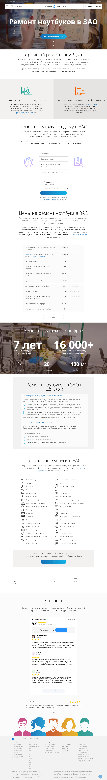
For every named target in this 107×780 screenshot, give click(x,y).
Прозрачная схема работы (84, 750)
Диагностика (29, 254)
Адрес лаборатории (82, 744)
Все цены (53, 317)
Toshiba (30, 762)
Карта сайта (15, 776)
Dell (30, 764)
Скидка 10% (18, 6)
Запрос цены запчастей (50, 748)
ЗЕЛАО (14, 581)
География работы (82, 752)
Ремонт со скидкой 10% (50, 744)
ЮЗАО (14, 584)
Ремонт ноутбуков (16, 744)
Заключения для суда (50, 750)
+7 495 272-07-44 (94, 6)
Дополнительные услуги (35, 746)
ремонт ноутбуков (80, 235)
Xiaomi (30, 768)
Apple (30, 750)
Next (87, 705)
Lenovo (30, 758)
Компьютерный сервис (83, 756)
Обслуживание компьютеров (52, 752)
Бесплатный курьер (50, 746)
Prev (20, 705)
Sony (30, 760)
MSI (30, 754)
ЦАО (55, 581)
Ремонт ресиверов (16, 752)
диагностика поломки (90, 104)
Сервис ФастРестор (53, 6)
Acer (30, 748)
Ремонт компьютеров (17, 746)
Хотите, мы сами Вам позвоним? (53, 562)
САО (34, 579)
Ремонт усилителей (17, 754)
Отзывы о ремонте (82, 746)
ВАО (14, 579)
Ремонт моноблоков (17, 750)
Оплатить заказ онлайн (11, 1)
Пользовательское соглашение (49, 199)
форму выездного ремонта (25, 113)
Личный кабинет (23, 1)
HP (29, 756)
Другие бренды (40, 776)
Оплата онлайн (65, 750)
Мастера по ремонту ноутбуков (85, 758)
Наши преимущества (83, 748)
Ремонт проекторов (17, 748)
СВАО (34, 581)
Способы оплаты (65, 748)
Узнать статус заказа (66, 744)
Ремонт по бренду (33, 744)
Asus (30, 752)
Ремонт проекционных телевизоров (17, 757)
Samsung (31, 766)
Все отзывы (53, 713)
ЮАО (75, 579)
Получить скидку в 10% (53, 36)
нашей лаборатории (39, 256)
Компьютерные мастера (84, 754)
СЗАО (55, 579)
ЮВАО (75, 581)
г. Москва (98, 1)
